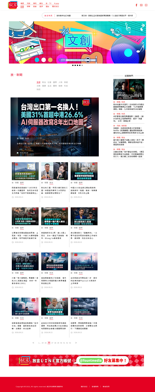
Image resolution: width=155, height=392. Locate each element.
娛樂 (60, 85)
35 (45, 342)
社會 (49, 82)
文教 (38, 85)
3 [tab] (77, 66)
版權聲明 (95, 386)
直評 (41, 6)
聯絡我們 (106, 386)
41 (64, 342)
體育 (55, 85)
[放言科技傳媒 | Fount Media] (13, 5)
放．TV (48, 3)
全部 (38, 82)
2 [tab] (75, 66)
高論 (34, 6)
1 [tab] (72, 66)
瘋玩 (41, 3)
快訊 (38, 89)
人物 (60, 82)
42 (67, 342)
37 (52, 342)
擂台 (47, 6)
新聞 (22, 6)
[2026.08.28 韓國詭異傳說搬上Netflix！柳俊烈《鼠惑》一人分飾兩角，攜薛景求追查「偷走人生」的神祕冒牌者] (128, 88)
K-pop (56, 3)
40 (61, 342)
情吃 (34, 3)
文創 (28, 3)
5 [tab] (82, 66)
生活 (49, 85)
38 (55, 342)
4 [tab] (79, 66)
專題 (22, 3)
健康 (44, 85)
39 (58, 342)
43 (70, 342)
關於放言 (55, 6)
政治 (44, 82)
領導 (28, 6)
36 (49, 342)
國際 (55, 82)
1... (39, 342)
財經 (66, 82)
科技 (66, 85)
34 (43, 342)
